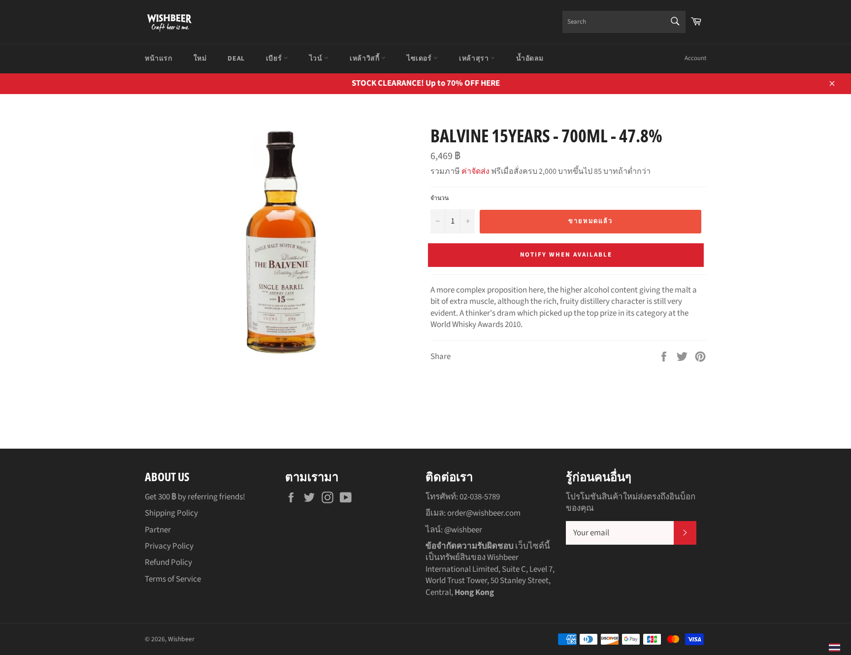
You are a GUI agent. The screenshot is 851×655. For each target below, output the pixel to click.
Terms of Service (173, 579)
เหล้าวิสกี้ (365, 59)
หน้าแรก (158, 59)
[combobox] (624, 22)
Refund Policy (168, 562)
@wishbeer (463, 530)
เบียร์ (275, 59)
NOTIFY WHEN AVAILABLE (566, 254)
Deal (236, 59)
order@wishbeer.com (484, 513)
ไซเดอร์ (420, 59)
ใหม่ (200, 59)
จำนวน (439, 198)
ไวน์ (316, 59)
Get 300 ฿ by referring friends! (195, 497)
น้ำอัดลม (530, 59)
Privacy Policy (169, 546)
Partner (158, 530)
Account (695, 58)
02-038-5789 (479, 497)
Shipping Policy (171, 513)
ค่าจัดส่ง (475, 171)
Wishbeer (181, 639)
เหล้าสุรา (475, 59)
